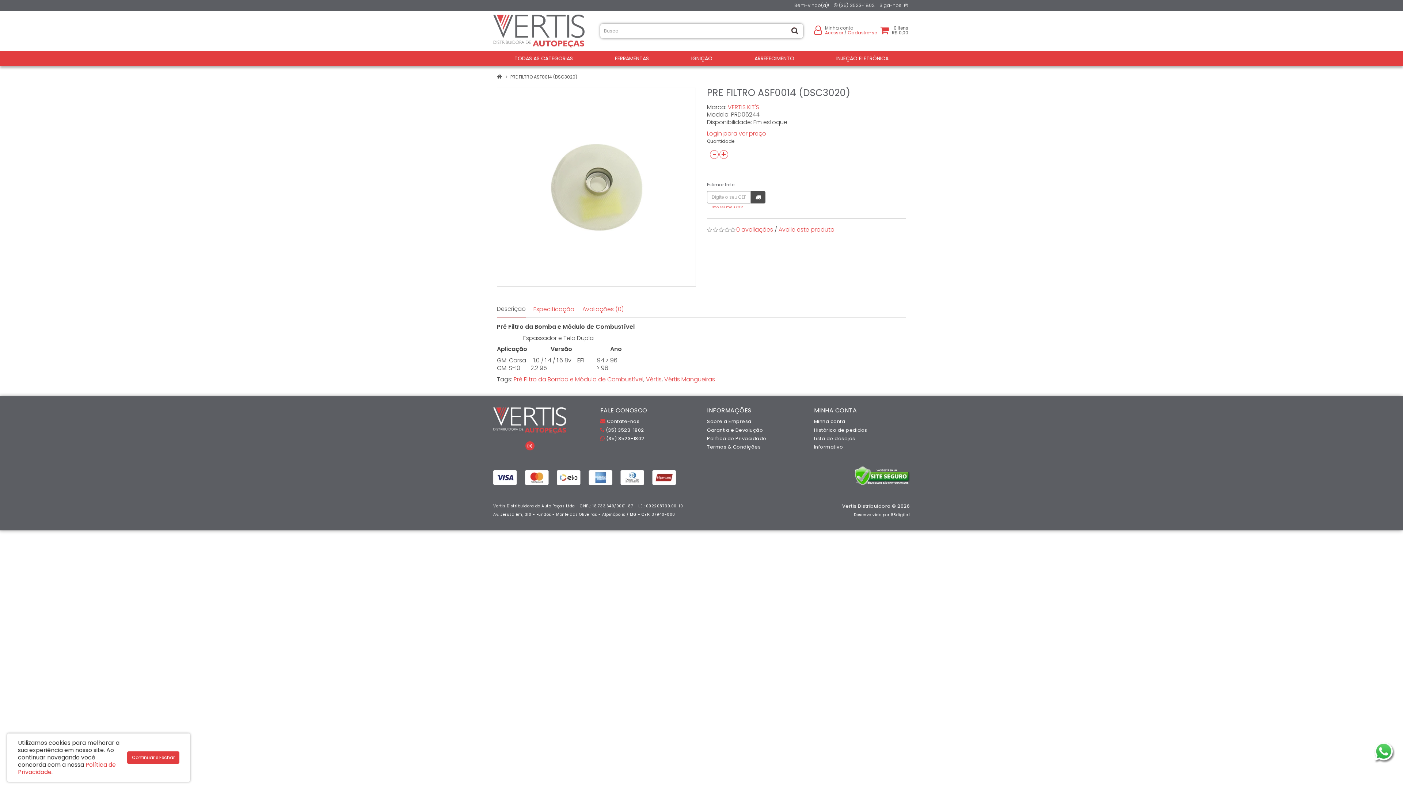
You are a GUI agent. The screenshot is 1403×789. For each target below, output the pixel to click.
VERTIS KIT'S (743, 107)
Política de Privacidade (737, 438)
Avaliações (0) (603, 309)
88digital (900, 515)
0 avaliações (754, 229)
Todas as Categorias (543, 58)
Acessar (834, 33)
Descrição (511, 309)
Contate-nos (622, 421)
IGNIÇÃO (701, 58)
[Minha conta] (818, 30)
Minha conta (829, 421)
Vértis (654, 379)
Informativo (828, 446)
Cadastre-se (862, 33)
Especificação (553, 309)
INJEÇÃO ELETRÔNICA (862, 58)
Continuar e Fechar (153, 757)
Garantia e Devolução (735, 430)
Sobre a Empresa (729, 421)
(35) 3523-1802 (856, 5)
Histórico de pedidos (840, 430)
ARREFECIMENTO (774, 58)
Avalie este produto (806, 229)
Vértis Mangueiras (689, 379)
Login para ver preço (736, 133)
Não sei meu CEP (727, 207)
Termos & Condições (734, 446)
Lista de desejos (834, 438)
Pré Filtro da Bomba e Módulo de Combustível (578, 379)
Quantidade (720, 141)
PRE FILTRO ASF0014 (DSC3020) (543, 77)
